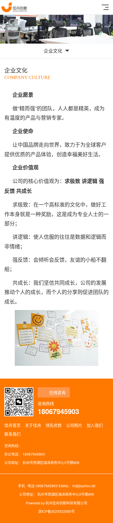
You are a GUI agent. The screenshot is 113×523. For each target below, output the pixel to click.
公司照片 (74, 425)
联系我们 (12, 434)
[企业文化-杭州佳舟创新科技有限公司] (14, 7)
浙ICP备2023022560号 (56, 511)
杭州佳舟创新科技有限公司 (66, 502)
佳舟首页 (12, 425)
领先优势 (53, 425)
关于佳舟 (33, 425)
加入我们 (95, 425)
